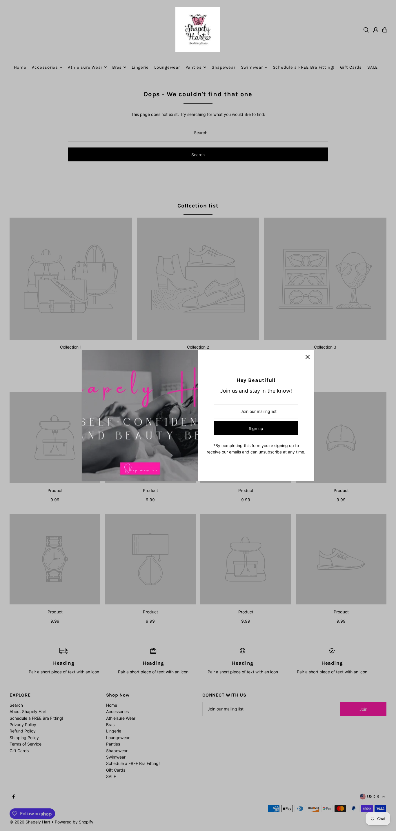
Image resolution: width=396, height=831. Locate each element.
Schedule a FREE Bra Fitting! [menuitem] (304, 67)
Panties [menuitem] (194, 67)
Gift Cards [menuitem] (351, 67)
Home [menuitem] (20, 67)
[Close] (307, 357)
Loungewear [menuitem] (167, 67)
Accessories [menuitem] (45, 67)
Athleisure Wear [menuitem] (85, 67)
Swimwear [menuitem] (252, 67)
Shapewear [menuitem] (223, 67)
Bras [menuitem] (117, 67)
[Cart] (384, 29)
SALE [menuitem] (372, 67)
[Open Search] (366, 29)
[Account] (375, 29)
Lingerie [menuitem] (140, 67)
